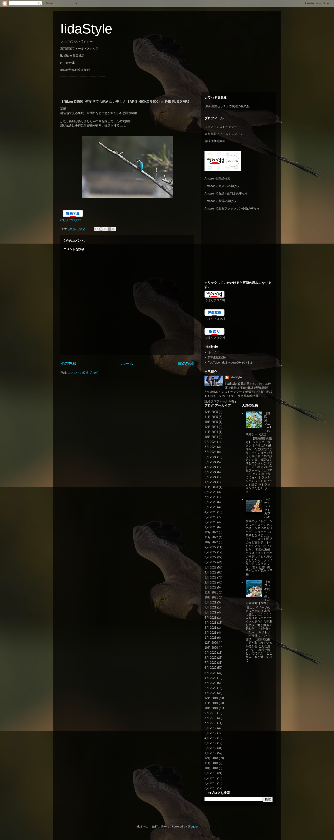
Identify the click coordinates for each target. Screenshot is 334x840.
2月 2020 (210, 688)
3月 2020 (210, 683)
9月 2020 (210, 652)
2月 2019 (210, 748)
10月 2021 (211, 597)
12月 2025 (211, 412)
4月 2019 (210, 738)
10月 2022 (211, 542)
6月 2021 (210, 612)
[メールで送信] (96, 229)
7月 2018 (210, 783)
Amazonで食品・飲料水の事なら (226, 193)
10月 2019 (211, 708)
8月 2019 (210, 718)
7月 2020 (210, 662)
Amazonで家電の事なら (220, 201)
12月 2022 (211, 532)
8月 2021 (210, 602)
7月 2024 (210, 452)
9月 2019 (210, 713)
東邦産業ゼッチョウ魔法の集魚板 (227, 106)
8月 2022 (210, 552)
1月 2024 (210, 482)
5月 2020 (210, 673)
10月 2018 (211, 768)
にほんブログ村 (70, 220)
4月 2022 (210, 572)
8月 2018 (210, 778)
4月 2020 (210, 678)
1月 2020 (210, 693)
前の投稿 (186, 363)
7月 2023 (210, 497)
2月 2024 (210, 477)
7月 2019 (210, 723)
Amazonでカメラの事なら (221, 186)
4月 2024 (210, 467)
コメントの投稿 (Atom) (83, 372)
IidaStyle (86, 28)
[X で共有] (105, 229)
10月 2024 (211, 437)
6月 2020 (210, 667)
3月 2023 (210, 517)
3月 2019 (210, 743)
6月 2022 (210, 562)
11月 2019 (211, 703)
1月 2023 (210, 527)
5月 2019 (210, 733)
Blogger (193, 826)
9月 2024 (210, 442)
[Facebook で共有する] (109, 229)
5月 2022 (210, 567)
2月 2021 (210, 632)
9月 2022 (210, 547)
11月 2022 (211, 537)
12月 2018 (211, 758)
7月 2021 (210, 607)
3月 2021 (210, 627)
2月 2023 (210, 522)
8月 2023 (210, 492)
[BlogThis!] (101, 229)
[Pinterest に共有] (114, 229)
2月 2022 (210, 582)
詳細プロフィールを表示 (220, 401)
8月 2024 (210, 447)
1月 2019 (210, 753)
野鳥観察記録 (217, 357)
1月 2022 (210, 587)
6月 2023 (210, 502)
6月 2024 (210, 457)
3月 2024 (210, 472)
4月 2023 (210, 512)
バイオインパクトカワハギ (267, 508)
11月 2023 (211, 487)
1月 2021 (210, 637)
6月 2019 (210, 728)
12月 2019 (211, 698)
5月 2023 (210, 507)
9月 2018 (210, 773)
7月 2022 (210, 557)
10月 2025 (211, 422)
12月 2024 (211, 427)
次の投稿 (68, 363)
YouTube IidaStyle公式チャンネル (230, 362)
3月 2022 (210, 577)
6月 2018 (210, 788)
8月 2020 (210, 657)
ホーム (127, 363)
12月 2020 (211, 642)
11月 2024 (211, 432)
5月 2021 (210, 617)
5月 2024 (210, 462)
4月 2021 (210, 622)
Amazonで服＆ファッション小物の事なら (232, 208)
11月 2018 (211, 763)
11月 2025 (211, 417)
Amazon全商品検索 (217, 178)
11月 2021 (211, 592)
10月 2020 (211, 647)
